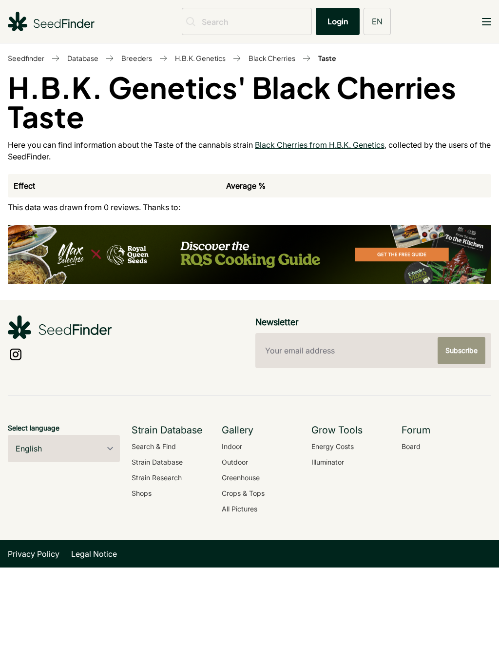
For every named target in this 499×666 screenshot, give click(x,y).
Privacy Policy (33, 554)
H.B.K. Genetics (200, 58)
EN (377, 21)
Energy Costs (332, 446)
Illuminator (327, 462)
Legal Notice (94, 554)
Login (337, 21)
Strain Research (157, 477)
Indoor (232, 446)
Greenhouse (241, 477)
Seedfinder (26, 58)
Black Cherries (272, 58)
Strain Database (157, 462)
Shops (142, 493)
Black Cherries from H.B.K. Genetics (319, 145)
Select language (33, 428)
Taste (327, 58)
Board (411, 446)
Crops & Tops (243, 493)
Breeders (136, 58)
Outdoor (235, 462)
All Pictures (239, 509)
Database (82, 58)
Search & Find (154, 446)
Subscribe (461, 350)
